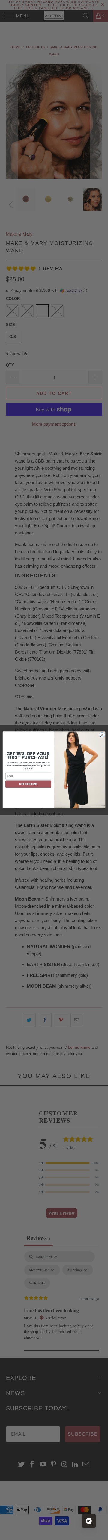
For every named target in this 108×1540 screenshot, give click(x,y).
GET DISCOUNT (28, 784)
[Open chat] (89, 1521)
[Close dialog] (102, 735)
